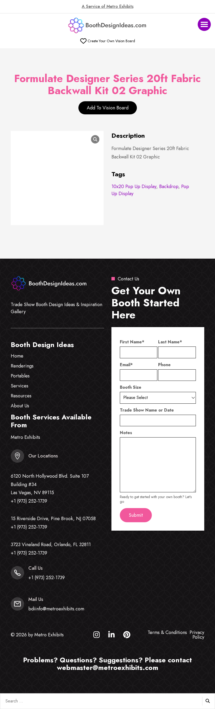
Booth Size (130, 387)
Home (17, 356)
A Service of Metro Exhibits (107, 6)
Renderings (22, 366)
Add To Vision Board (107, 107)
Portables (20, 375)
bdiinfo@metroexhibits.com (56, 608)
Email (126, 365)
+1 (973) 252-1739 (29, 501)
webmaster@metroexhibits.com (107, 668)
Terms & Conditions (167, 632)
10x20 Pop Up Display (133, 186)
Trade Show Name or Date (147, 410)
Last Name (170, 342)
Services (19, 385)
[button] (204, 24)
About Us (20, 405)
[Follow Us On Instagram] (96, 635)
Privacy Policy (197, 635)
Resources (21, 395)
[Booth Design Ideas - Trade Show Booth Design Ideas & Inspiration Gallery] (107, 26)
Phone (164, 365)
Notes (126, 432)
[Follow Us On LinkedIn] (111, 635)
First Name (132, 342)
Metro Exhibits (25, 437)
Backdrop (168, 186)
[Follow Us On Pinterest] (126, 635)
